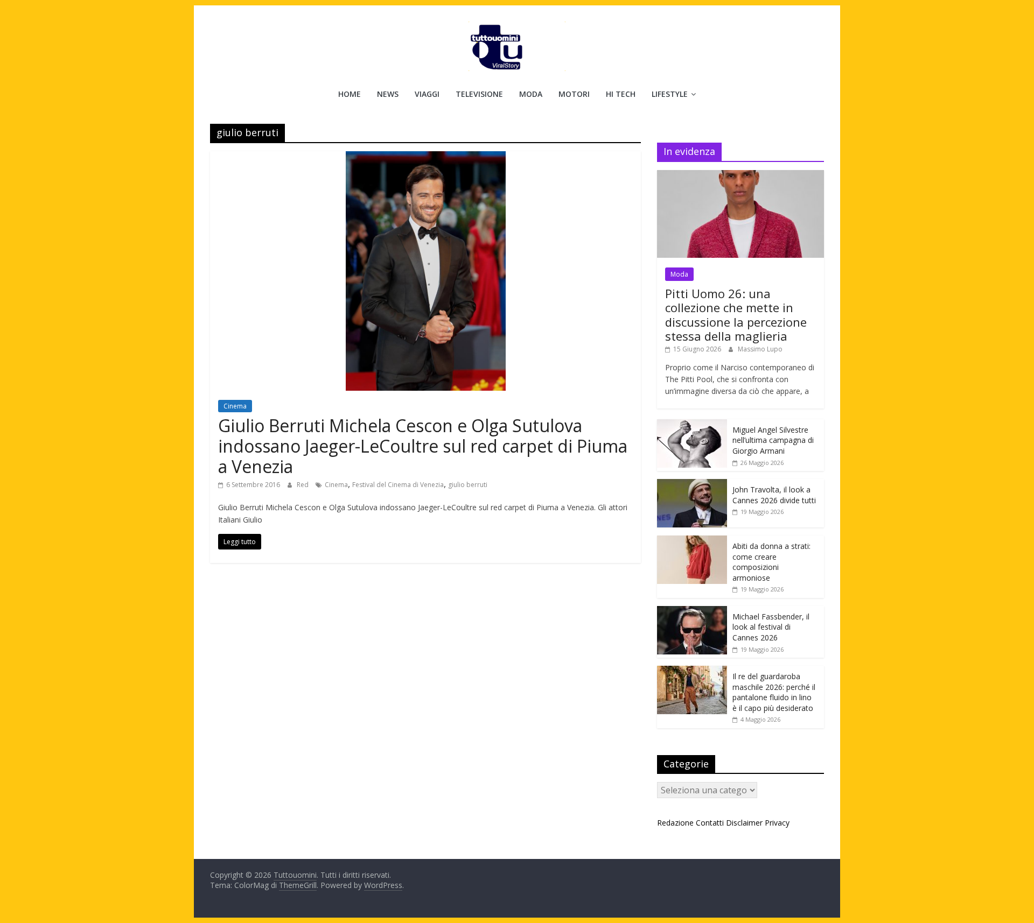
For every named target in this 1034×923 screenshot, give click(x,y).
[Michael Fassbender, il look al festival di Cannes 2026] (692, 612)
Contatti (710, 823)
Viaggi (427, 94)
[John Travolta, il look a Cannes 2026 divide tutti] (692, 485)
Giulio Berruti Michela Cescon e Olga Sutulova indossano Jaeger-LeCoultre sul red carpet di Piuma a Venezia (422, 446)
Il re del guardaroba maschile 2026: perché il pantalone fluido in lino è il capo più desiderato (773, 692)
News (388, 94)
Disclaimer (744, 823)
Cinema (235, 406)
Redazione (675, 823)
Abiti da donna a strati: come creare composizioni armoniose (771, 562)
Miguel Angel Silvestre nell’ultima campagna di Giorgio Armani (773, 440)
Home (349, 94)
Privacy (777, 823)
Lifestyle (670, 94)
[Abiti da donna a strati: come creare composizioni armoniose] (692, 541)
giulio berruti (467, 484)
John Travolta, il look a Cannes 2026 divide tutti (774, 494)
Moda (530, 94)
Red (303, 484)
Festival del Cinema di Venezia (398, 484)
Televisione (479, 94)
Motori (574, 94)
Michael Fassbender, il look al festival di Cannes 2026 (770, 627)
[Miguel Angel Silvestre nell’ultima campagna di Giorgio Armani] (692, 425)
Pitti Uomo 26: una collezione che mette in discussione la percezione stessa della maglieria (736, 314)
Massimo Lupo (760, 349)
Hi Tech (620, 94)
